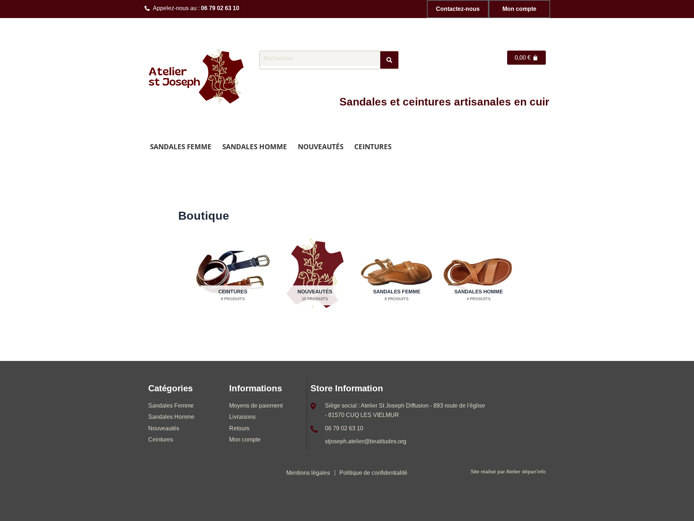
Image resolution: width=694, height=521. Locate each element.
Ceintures (372, 146)
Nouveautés (320, 146)
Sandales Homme (254, 146)
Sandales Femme (180, 146)
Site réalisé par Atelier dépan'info (508, 471)
